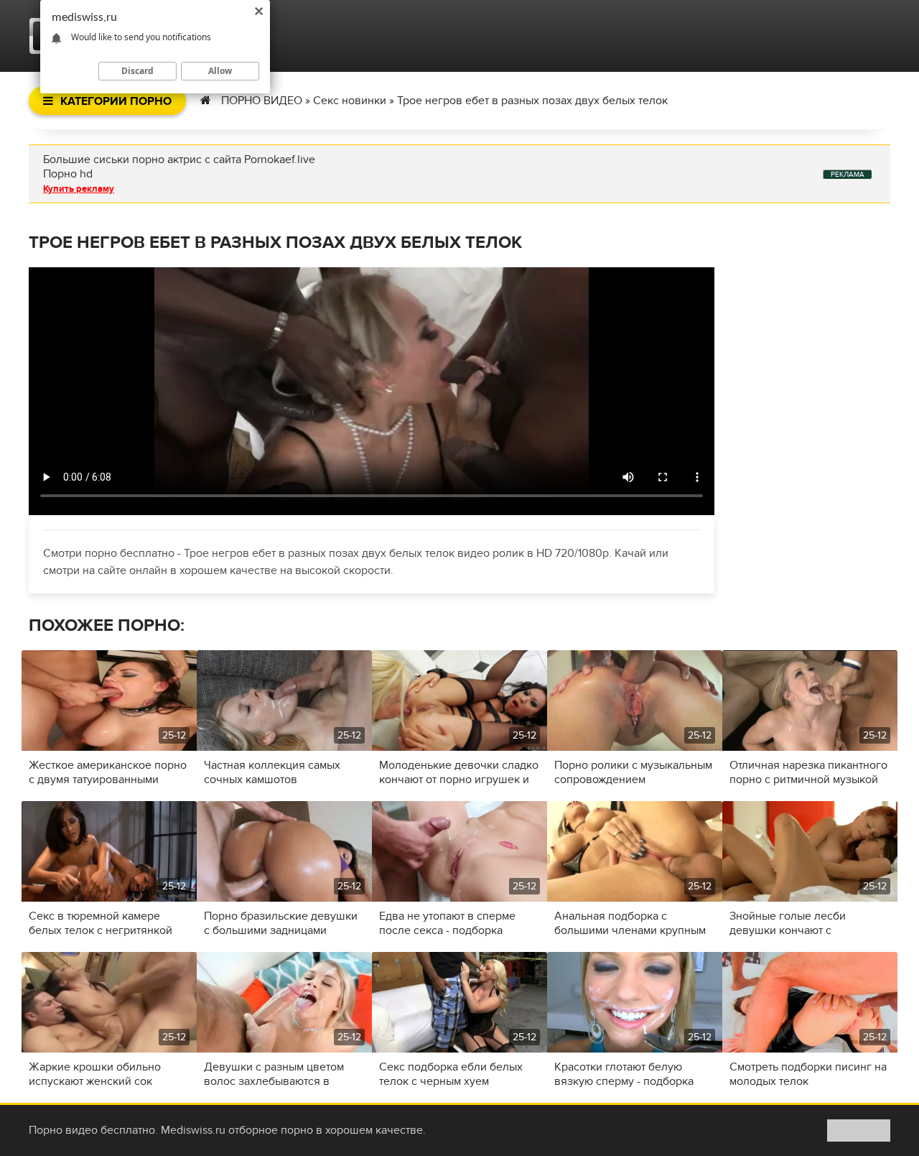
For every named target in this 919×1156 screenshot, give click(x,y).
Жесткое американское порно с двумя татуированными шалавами (108, 772)
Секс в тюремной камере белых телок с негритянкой (100, 923)
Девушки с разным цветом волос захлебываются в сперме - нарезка (274, 1074)
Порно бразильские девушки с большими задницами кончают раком (281, 923)
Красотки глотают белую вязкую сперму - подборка (624, 1074)
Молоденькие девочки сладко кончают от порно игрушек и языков (458, 772)
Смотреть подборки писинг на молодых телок (808, 1074)
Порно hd (68, 174)
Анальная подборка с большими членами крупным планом (630, 923)
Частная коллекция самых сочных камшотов (272, 772)
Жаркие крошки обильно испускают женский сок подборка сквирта (95, 1074)
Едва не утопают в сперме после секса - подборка (447, 923)
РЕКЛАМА (847, 174)
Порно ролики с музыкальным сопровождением (633, 772)
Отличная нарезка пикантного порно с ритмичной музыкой (808, 772)
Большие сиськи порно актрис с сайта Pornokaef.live (179, 159)
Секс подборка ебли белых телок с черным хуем (451, 1074)
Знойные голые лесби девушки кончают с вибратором (787, 923)
